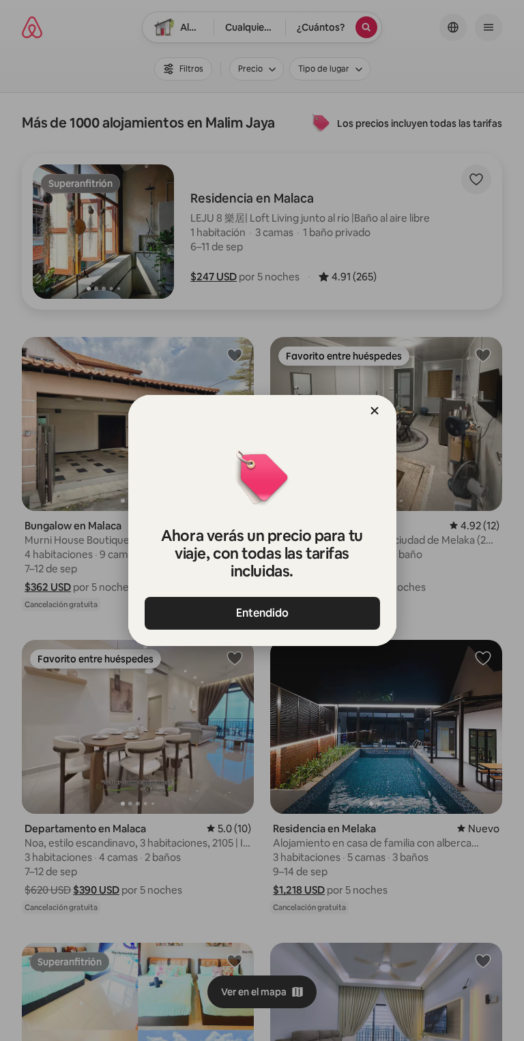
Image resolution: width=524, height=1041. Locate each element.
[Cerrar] (374, 410)
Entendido (262, 613)
